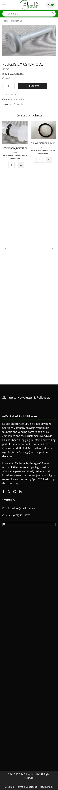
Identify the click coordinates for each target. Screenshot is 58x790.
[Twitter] (9, 491)
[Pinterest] (14, 104)
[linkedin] (18, 104)
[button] (21, 165)
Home (5, 21)
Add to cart (33, 86)
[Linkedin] (20, 491)
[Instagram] (14, 491)
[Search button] (53, 13)
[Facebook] (11, 104)
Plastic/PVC (17, 21)
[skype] (21, 104)
